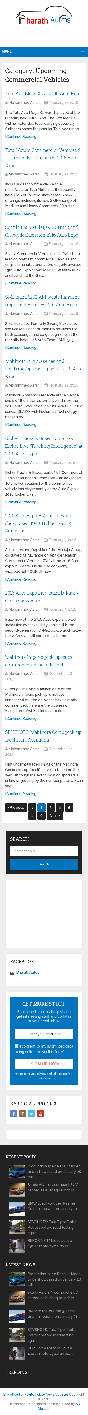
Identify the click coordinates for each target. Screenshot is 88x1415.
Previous (16, 807)
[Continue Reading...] (22, 136)
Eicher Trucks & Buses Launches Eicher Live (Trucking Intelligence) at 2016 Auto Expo (44, 445)
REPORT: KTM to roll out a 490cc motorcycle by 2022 (50, 1243)
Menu (7, 52)
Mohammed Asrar (24, 102)
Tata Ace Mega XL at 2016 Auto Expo (43, 93)
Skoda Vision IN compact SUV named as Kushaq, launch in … (53, 1187)
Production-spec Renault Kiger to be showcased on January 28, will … (55, 1171)
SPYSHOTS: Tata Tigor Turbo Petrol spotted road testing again (52, 1227)
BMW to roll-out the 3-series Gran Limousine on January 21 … (54, 1206)
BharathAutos (27, 972)
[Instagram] (22, 1113)
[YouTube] (40, 1113)
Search (44, 864)
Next (54, 816)
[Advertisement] (45, 37)
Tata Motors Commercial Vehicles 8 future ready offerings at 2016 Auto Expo (43, 157)
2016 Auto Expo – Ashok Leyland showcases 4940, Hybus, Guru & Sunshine (39, 523)
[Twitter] (31, 1113)
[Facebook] (13, 1113)
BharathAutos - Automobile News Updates (35, 1394)
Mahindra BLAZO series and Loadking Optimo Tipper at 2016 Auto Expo (44, 368)
